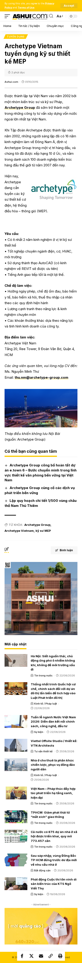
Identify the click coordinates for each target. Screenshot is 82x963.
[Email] (41, 956)
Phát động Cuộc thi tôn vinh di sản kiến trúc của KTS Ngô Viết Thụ (54, 884)
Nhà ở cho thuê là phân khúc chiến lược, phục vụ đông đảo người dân (53, 764)
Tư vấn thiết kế (43, 751)
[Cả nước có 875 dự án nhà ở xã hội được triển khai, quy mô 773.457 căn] (16, 836)
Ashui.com (11, 81)
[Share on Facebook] (22, 956)
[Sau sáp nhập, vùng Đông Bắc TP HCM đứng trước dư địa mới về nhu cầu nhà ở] (16, 860)
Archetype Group (20, 107)
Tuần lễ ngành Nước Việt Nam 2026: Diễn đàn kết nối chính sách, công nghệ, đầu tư (53, 721)
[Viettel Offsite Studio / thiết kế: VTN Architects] (16, 745)
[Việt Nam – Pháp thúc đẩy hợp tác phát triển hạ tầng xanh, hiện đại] (16, 793)
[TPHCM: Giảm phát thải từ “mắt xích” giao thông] (16, 816)
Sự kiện (38, 732)
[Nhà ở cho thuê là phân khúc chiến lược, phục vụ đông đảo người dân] (16, 764)
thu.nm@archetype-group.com (41, 377)
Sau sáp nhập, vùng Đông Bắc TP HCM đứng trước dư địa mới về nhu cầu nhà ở (54, 860)
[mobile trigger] (8, 16)
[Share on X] (31, 956)
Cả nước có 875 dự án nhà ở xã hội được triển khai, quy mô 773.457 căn (54, 836)
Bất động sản (42, 870)
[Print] (60, 956)
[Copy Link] (50, 956)
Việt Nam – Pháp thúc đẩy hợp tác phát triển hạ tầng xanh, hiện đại (53, 793)
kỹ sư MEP (43, 530)
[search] (51, 16)
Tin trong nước (43, 675)
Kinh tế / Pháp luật (45, 703)
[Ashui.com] (30, 16)
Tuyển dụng (16, 36)
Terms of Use (26, 7)
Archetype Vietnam (19, 530)
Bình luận (66, 550)
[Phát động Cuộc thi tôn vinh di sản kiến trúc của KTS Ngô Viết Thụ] (16, 883)
